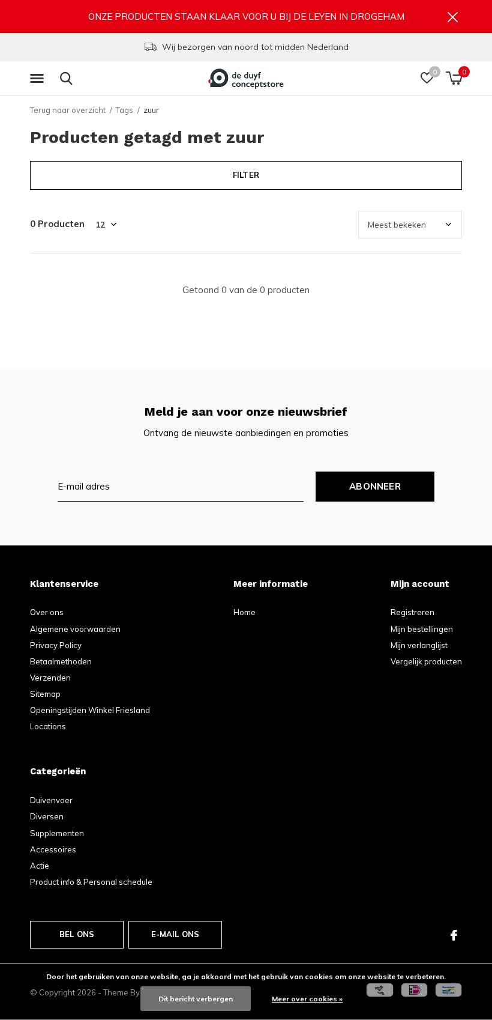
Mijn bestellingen (422, 629)
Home (244, 612)
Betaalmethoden (61, 661)
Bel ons (76, 934)
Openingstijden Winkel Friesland (90, 710)
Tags (124, 110)
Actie (39, 865)
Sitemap (45, 694)
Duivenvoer (51, 800)
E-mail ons (175, 934)
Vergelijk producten (426, 661)
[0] (454, 78)
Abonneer (375, 486)
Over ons (47, 612)
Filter (246, 175)
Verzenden (50, 677)
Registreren (412, 612)
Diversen (47, 816)
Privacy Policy (56, 645)
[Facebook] (454, 935)
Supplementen (57, 833)
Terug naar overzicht (68, 110)
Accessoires (53, 849)
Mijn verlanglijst (419, 645)
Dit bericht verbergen (195, 998)
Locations (48, 726)
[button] (39, 78)
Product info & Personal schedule (91, 882)
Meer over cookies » (307, 998)
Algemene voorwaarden (75, 629)
